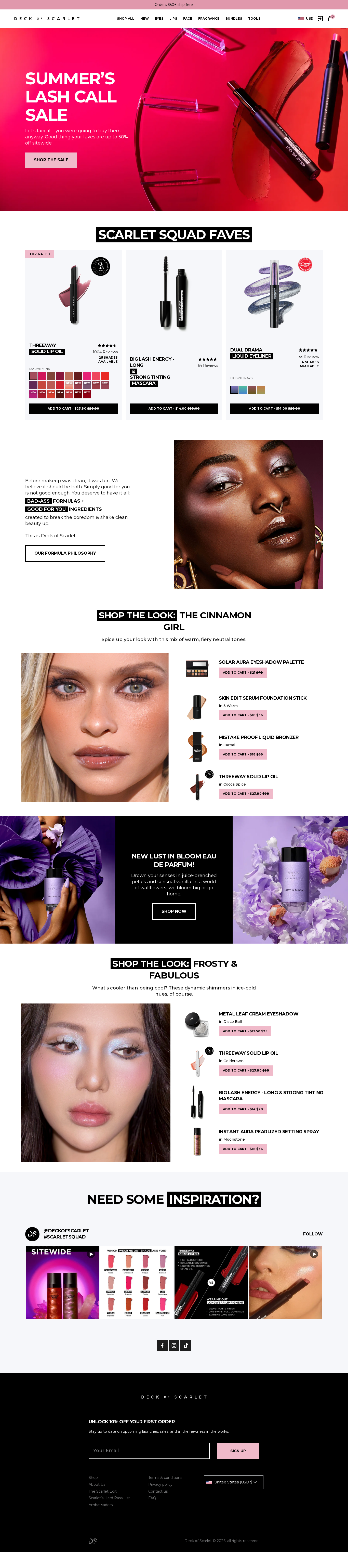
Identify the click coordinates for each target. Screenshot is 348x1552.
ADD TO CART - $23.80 (73, 408)
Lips (173, 18)
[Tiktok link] (185, 1345)
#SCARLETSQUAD (65, 1237)
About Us (97, 1484)
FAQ (152, 1498)
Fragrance (208, 18)
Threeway (46, 348)
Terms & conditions (165, 1477)
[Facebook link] (162, 1345)
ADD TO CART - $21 (243, 672)
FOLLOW (313, 1234)
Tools (254, 18)
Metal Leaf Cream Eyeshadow (258, 1014)
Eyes (159, 18)
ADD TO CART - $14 (243, 1109)
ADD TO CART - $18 (243, 715)
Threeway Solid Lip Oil (248, 776)
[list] (305, 18)
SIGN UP (238, 1451)
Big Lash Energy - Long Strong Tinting (152, 371)
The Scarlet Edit (103, 1491)
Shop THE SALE (51, 160)
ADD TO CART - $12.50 (245, 1031)
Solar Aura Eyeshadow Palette (261, 662)
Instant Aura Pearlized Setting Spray (269, 1131)
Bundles (233, 18)
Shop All (125, 18)
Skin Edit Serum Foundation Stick (263, 698)
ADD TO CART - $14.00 (174, 408)
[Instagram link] (174, 1345)
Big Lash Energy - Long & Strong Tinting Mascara (271, 1096)
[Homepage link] (46, 18)
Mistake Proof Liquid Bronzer (259, 737)
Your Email (106, 1450)
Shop (93, 1477)
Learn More (62, 1282)
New (144, 18)
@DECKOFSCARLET (66, 1231)
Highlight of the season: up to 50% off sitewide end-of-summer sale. (174, 4)
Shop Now (174, 911)
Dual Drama (250, 353)
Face (187, 18)
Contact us (158, 1491)
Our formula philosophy (65, 553)
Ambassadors (101, 1505)
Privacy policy (160, 1484)
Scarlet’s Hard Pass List (109, 1498)
